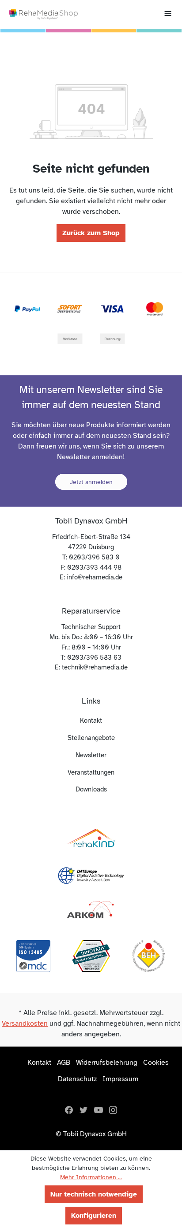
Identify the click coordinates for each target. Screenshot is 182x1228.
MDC (33, 956)
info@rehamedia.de (94, 577)
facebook (68, 1110)
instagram (113, 1110)
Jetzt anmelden (91, 482)
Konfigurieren (93, 1215)
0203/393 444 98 (94, 567)
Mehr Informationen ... (91, 1177)
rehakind (91, 839)
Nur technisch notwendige (93, 1194)
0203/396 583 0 (94, 557)
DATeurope (91, 874)
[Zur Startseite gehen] (43, 14)
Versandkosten (25, 1023)
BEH (148, 956)
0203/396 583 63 (94, 657)
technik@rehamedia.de (95, 667)
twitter (83, 1110)
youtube (98, 1110)
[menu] (168, 14)
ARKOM (91, 910)
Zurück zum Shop (91, 232)
